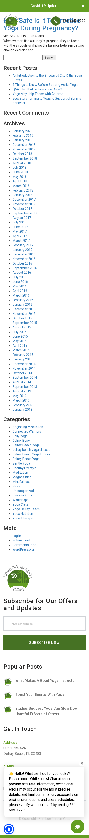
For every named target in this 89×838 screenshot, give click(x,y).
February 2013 (23, 405)
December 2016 (24, 254)
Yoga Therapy (23, 518)
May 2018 (20, 177)
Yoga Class (21, 504)
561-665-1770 (73, 21)
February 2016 (23, 300)
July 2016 (19, 277)
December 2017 (24, 199)
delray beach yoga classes (31, 450)
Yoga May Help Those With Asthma (38, 94)
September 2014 (25, 377)
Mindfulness (21, 481)
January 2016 (22, 304)
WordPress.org (23, 549)
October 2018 (22, 154)
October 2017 (22, 208)
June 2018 (20, 172)
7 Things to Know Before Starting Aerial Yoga (45, 85)
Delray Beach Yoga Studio (31, 454)
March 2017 (21, 240)
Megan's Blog (22, 477)
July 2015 (19, 332)
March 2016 (21, 295)
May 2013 (20, 396)
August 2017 (22, 218)
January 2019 (22, 140)
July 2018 (19, 167)
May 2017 (20, 231)
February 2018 (23, 190)
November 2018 (24, 149)
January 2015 (22, 359)
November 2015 (24, 313)
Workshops (21, 500)
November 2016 (24, 259)
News (17, 486)
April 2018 (20, 181)
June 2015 (20, 336)
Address (10, 743)
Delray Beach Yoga (26, 445)
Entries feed (21, 540)
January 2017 (22, 250)
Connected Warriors (27, 431)
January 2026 (22, 131)
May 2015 (20, 341)
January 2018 (22, 195)
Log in (17, 536)
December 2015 (24, 309)
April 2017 (20, 236)
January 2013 (22, 409)
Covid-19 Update (44, 6)
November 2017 (24, 204)
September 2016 (25, 268)
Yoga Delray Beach (26, 509)
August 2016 (22, 272)
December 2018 (24, 145)
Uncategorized (23, 491)
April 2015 (20, 345)
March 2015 (21, 350)
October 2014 (22, 373)
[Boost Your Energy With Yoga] (44, 695)
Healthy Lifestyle (25, 468)
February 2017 (23, 245)
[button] (9, 829)
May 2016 (20, 286)
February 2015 (23, 355)
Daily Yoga (20, 436)
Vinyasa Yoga (22, 495)
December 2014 (24, 364)
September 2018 (25, 158)
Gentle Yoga (21, 463)
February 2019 (23, 135)
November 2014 (24, 368)
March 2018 (21, 186)
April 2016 (20, 291)
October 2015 (22, 318)
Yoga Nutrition (23, 513)
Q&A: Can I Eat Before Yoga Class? (37, 89)
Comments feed (24, 545)
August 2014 (22, 382)
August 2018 (22, 163)
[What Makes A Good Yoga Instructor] (44, 682)
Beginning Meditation (28, 427)
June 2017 (20, 227)
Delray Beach (22, 440)
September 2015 (25, 323)
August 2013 (22, 391)
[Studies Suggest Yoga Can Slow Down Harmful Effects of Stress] (44, 711)
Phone (8, 765)
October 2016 (22, 263)
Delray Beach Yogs (26, 459)
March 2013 (21, 400)
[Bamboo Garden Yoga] (11, 21)
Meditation (20, 472)
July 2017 (19, 222)
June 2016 (20, 282)
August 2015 (22, 327)
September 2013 (25, 387)
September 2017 (25, 213)
